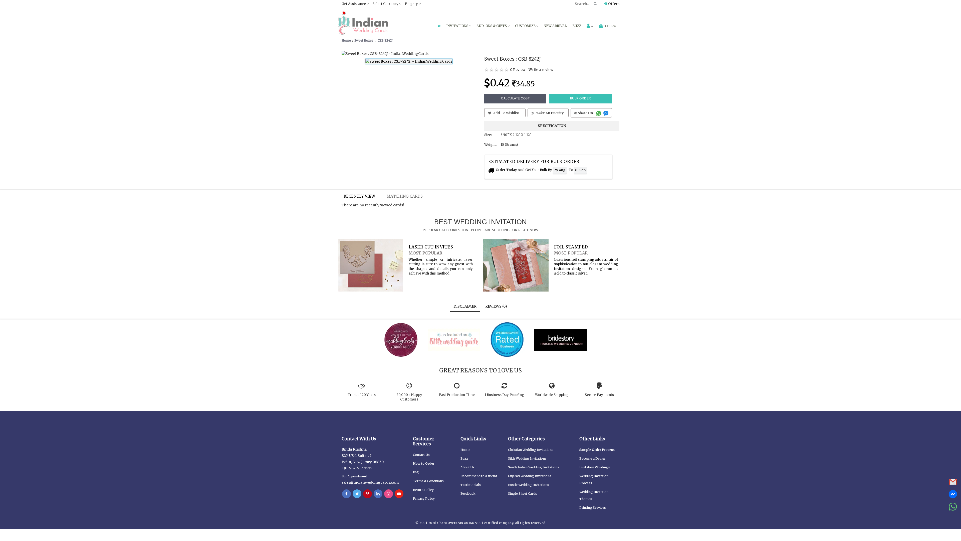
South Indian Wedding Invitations (533, 467)
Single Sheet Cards (522, 493)
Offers (613, 4)
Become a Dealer (592, 458)
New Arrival (555, 26)
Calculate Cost (515, 98)
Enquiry (412, 4)
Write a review (541, 69)
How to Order (423, 463)
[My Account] (590, 26)
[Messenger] (606, 113)
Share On (586, 113)
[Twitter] (357, 494)
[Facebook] (346, 494)
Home (465, 450)
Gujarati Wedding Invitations (529, 476)
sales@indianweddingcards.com (370, 482)
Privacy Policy (424, 498)
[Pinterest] (367, 494)
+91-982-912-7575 (357, 468)
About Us (467, 467)
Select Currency (385, 4)
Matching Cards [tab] (405, 196)
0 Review (518, 69)
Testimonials (470, 485)
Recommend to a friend (478, 476)
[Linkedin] (378, 494)
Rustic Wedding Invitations (528, 485)
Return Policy (423, 490)
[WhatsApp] (599, 113)
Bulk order (580, 98)
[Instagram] (388, 494)
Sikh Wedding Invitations (527, 458)
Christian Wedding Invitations (530, 450)
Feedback (467, 493)
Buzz (576, 26)
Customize (525, 26)
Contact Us (421, 455)
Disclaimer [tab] (464, 306)
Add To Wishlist (506, 113)
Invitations (457, 26)
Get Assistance (354, 4)
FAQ (416, 472)
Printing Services (592, 507)
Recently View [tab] (359, 196)
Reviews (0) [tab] (496, 306)
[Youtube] (399, 494)
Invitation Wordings (594, 467)
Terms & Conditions (428, 481)
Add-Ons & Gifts (492, 26)
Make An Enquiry (549, 113)
